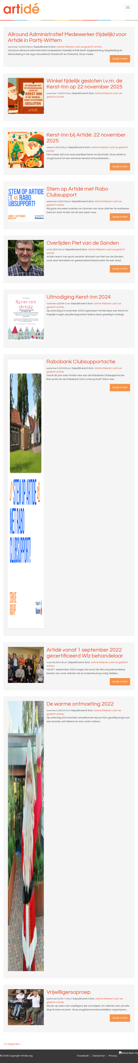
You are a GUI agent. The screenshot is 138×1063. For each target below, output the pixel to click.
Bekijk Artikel (119, 58)
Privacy (113, 1056)
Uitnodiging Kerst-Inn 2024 (79, 297)
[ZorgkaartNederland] (128, 1053)
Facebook (83, 1056)
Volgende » (13, 1044)
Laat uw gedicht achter (88, 47)
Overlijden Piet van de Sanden (83, 243)
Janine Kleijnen (65, 47)
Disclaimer (99, 1056)
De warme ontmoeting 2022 (80, 704)
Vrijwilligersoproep (69, 992)
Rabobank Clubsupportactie (81, 361)
